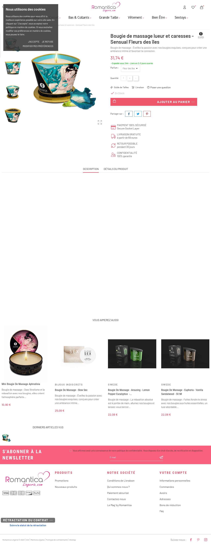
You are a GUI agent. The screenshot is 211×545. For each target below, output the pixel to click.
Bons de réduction (170, 505)
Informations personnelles (175, 480)
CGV (27, 540)
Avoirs (163, 492)
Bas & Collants (80, 17)
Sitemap (72, 540)
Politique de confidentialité (57, 540)
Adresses (165, 499)
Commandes (167, 486)
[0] (193, 6)
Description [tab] (91, 168)
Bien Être (159, 17)
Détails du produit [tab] (116, 168)
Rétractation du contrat (25, 520)
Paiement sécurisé (118, 492)
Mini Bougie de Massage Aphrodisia (21, 384)
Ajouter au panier (173, 102)
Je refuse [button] (47, 41)
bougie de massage (48, 302)
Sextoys (182, 17)
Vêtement (136, 17)
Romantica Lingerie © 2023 (13, 540)
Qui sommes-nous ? (118, 486)
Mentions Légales (38, 540)
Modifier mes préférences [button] (38, 46)
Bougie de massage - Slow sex (71, 390)
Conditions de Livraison (121, 480)
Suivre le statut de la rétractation (28, 525)
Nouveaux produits (66, 486)
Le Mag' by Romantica (119, 505)
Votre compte (173, 473)
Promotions (61, 480)
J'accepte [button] (33, 41)
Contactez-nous (116, 499)
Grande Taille (110, 17)
